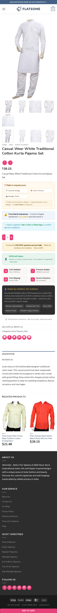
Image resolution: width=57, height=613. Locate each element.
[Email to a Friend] (19, 337)
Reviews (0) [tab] (7, 360)
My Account (14, 605)
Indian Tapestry (8, 547)
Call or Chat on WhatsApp (31, 225)
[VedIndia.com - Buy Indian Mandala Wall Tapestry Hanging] (28, 9)
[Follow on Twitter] (14, 587)
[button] (3, 9)
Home (4, 145)
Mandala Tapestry (9, 557)
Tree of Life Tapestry (10, 566)
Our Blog (6, 506)
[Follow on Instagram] (9, 587)
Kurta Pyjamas (21, 145)
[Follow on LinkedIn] (24, 587)
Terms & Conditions (10, 521)
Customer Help (29, 605)
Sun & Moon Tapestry (11, 562)
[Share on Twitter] (14, 337)
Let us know (23, 217)
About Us (6, 497)
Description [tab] (8, 354)
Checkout (44, 605)
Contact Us (7, 501)
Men (11, 145)
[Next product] (4, 162)
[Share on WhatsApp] (4, 337)
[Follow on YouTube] (29, 587)
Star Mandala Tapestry (11, 571)
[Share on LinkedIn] (29, 337)
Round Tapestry (8, 542)
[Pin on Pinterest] (24, 337)
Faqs (4, 526)
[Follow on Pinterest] (19, 587)
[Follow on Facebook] (4, 587)
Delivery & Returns (10, 516)
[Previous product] (10, 162)
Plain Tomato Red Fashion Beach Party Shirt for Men (41, 437)
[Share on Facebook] (9, 337)
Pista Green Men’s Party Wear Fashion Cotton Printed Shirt (12, 438)
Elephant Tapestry (10, 552)
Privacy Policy (8, 511)
